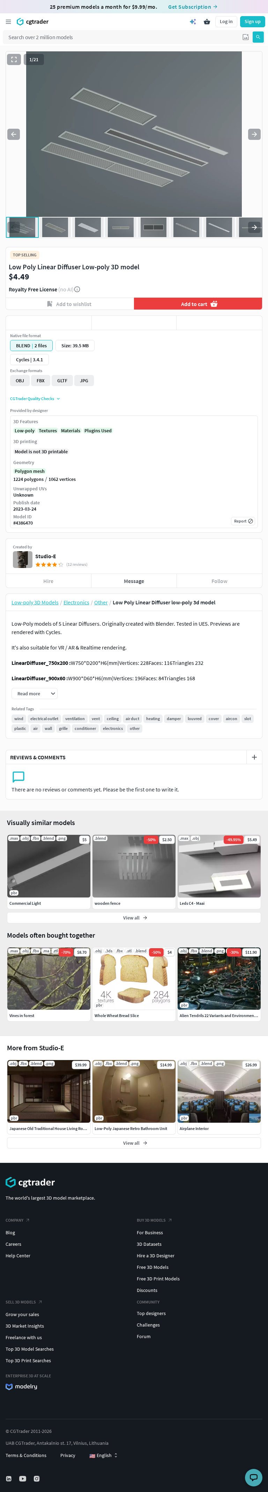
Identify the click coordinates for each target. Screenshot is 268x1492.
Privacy (67, 1455)
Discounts (147, 1290)
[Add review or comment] (254, 757)
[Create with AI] (193, 21)
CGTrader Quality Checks (32, 398)
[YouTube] (23, 1479)
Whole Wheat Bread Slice (117, 1015)
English (100, 1455)
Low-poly (25, 430)
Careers (13, 1244)
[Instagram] (37, 1479)
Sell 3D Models (21, 1302)
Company (14, 1220)
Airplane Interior (194, 1128)
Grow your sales (22, 1314)
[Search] (258, 37)
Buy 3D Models (151, 1220)
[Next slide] (254, 134)
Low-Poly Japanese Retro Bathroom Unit (131, 1128)
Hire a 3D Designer (155, 1255)
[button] (245, 37)
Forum (144, 1336)
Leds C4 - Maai (192, 903)
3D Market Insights (25, 1326)
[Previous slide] (13, 134)
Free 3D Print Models (158, 1279)
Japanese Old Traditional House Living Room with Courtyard (63, 1128)
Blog (10, 1232)
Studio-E (45, 556)
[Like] (48, 323)
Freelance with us (24, 1337)
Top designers (151, 1313)
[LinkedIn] (9, 1479)
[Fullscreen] (14, 59)
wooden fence (107, 903)
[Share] (219, 323)
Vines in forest (21, 1015)
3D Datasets (149, 1244)
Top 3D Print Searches (28, 1360)
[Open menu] (8, 21)
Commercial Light (25, 903)
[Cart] (207, 21)
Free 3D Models (153, 1267)
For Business (150, 1232)
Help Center (18, 1255)
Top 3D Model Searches (30, 1349)
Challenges (148, 1325)
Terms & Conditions (26, 1455)
